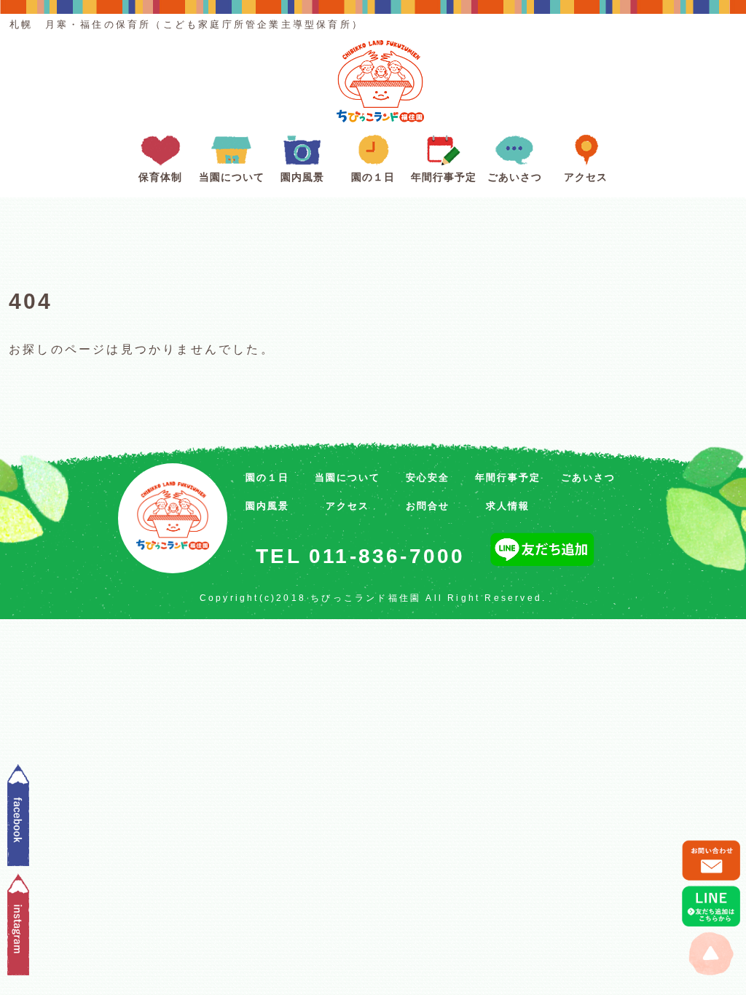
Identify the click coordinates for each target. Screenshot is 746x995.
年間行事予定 (443, 177)
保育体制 (160, 177)
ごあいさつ (514, 177)
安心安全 (427, 477)
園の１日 (373, 177)
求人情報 (508, 505)
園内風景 (302, 177)
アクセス (586, 177)
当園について (231, 177)
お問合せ (427, 505)
